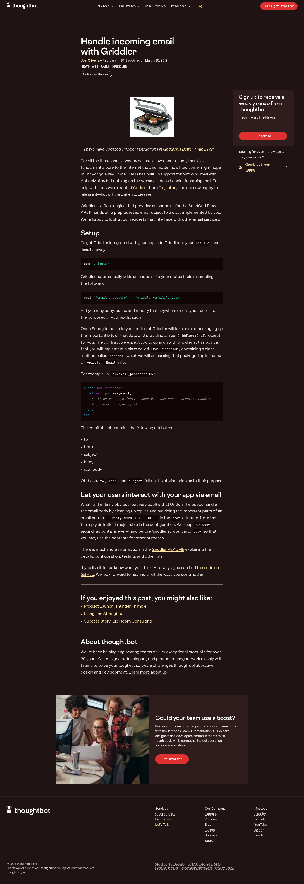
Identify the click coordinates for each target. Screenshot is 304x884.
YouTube (260, 824)
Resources (178, 6)
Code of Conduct (166, 868)
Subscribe (263, 136)
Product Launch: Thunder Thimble (115, 606)
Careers (211, 814)
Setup (90, 233)
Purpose (211, 819)
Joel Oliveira (90, 60)
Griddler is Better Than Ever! (188, 149)
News (85, 66)
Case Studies (155, 6)
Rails (105, 66)
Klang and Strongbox (103, 614)
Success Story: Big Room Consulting (118, 621)
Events (210, 830)
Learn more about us (148, 672)
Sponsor (211, 835)
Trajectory (168, 188)
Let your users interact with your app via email (151, 494)
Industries (127, 6)
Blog (199, 6)
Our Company (215, 808)
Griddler (119, 66)
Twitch (259, 830)
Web (95, 66)
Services (103, 6)
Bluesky (260, 814)
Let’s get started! (278, 6)
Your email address (259, 117)
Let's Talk (162, 824)
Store (209, 841)
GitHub (259, 819)
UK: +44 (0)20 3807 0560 (204, 864)
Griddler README (168, 550)
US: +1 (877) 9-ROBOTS (170, 864)
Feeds (258, 835)
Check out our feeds (257, 167)
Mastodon (261, 808)
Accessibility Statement (196, 868)
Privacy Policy (224, 868)
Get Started (172, 759)
